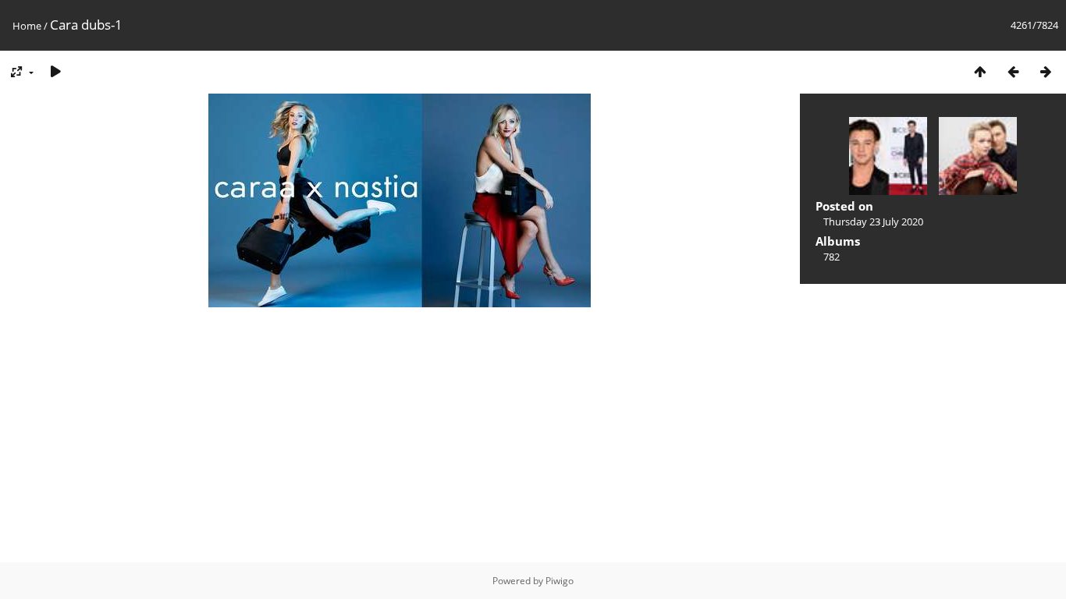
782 (831, 257)
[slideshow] (55, 71)
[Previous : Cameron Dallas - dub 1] (1013, 71)
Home (26, 26)
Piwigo (559, 580)
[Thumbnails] (980, 71)
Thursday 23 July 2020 (873, 221)
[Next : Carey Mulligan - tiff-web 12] (1045, 71)
